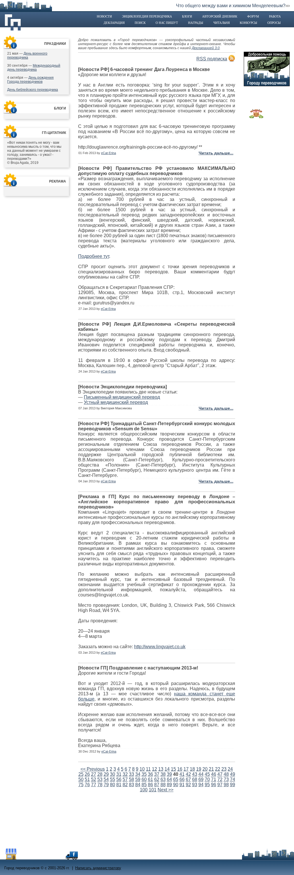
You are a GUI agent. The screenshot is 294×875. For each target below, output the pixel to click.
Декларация (114, 22)
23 (224, 769)
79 (106, 784)
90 (175, 784)
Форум (253, 16)
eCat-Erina (108, 153)
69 (201, 779)
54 (106, 779)
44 (201, 774)
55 (112, 779)
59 (137, 779)
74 (232, 779)
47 (220, 774)
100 (144, 789)
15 (173, 769)
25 (81, 774)
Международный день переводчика (33, 68)
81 (118, 784)
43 (194, 774)
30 (112, 774)
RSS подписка (211, 58)
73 (226, 779)
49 (232, 774)
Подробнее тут (93, 256)
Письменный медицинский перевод (122, 397)
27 (93, 774)
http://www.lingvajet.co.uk (159, 646)
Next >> (165, 789)
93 (194, 784)
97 (220, 784)
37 (156, 774)
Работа (275, 16)
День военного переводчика (27, 55)
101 (152, 789)
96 (213, 784)
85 (144, 784)
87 (156, 784)
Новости (104, 16)
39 (169, 774)
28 (99, 774)
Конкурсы (248, 22)
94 (201, 784)
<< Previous (92, 769)
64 (169, 779)
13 (160, 769)
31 (118, 774)
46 (213, 774)
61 (150, 779)
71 (213, 779)
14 (167, 769)
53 (99, 779)
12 (154, 769)
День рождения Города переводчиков (30, 80)
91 (182, 784)
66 (182, 779)
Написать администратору (98, 868)
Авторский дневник (219, 16)
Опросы (274, 22)
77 (93, 784)
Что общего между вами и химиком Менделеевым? (230, 5)
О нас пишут (167, 22)
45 (207, 774)
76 (87, 784)
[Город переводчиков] (47, 857)
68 (194, 779)
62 (156, 779)
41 (182, 774)
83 (131, 784)
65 (175, 779)
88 (163, 784)
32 (125, 774)
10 (142, 769)
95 (207, 784)
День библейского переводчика (32, 90)
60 (144, 779)
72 (220, 779)
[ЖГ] (256, 116)
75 (81, 784)
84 (137, 784)
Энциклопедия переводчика (147, 16)
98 (226, 784)
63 (163, 779)
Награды (195, 22)
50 (81, 779)
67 (188, 779)
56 (118, 779)
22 (217, 769)
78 (99, 784)
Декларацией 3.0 (206, 48)
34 (137, 774)
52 (93, 779)
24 (230, 769)
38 (163, 774)
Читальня (221, 22)
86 (150, 784)
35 (144, 774)
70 (207, 779)
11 (148, 769)
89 (169, 784)
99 (232, 784)
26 (87, 774)
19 (198, 769)
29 (106, 774)
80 (112, 784)
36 (150, 774)
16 (179, 769)
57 (125, 779)
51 (87, 779)
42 (188, 774)
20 (205, 769)
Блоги (187, 16)
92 (188, 784)
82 (125, 784)
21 (211, 769)
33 (131, 774)
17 (186, 769)
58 (131, 779)
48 (226, 774)
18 (192, 769)
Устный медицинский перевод (116, 402)
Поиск (140, 22)
